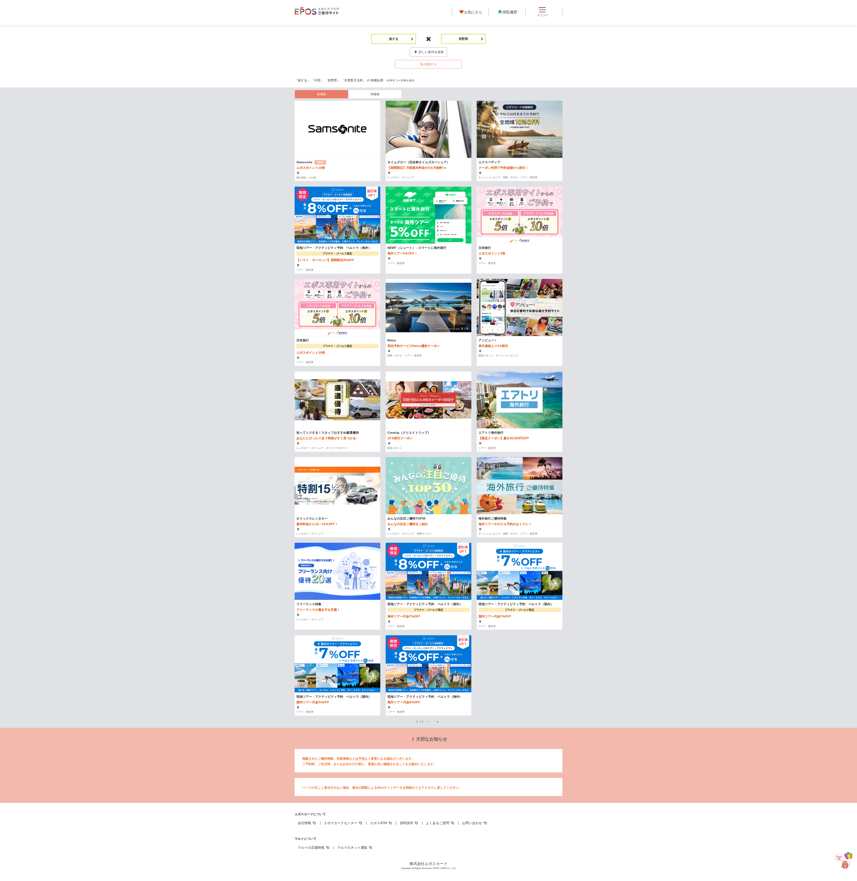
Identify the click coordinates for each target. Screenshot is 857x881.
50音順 (374, 94)
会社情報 (305, 823)
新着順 (321, 94)
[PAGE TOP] (843, 859)
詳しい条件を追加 (431, 52)
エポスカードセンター (341, 823)
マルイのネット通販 (352, 847)
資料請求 (407, 823)
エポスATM (379, 823)
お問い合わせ (472, 823)
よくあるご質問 (438, 823)
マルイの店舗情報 (311, 847)
